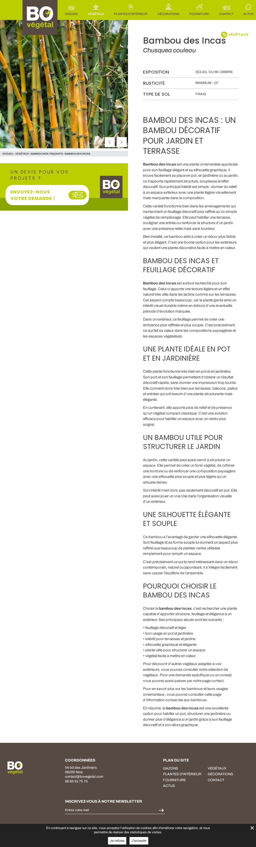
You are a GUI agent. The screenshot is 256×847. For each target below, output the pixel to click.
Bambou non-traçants (47, 153)
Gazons (170, 768)
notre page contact (208, 681)
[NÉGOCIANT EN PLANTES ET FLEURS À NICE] (15, 768)
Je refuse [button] (117, 841)
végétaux (22, 153)
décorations (220, 774)
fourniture (174, 780)
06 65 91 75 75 (76, 781)
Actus (169, 786)
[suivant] (122, 142)
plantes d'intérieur (182, 774)
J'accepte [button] (138, 841)
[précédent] (110, 142)
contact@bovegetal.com (84, 776)
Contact (216, 780)
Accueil (8, 153)
